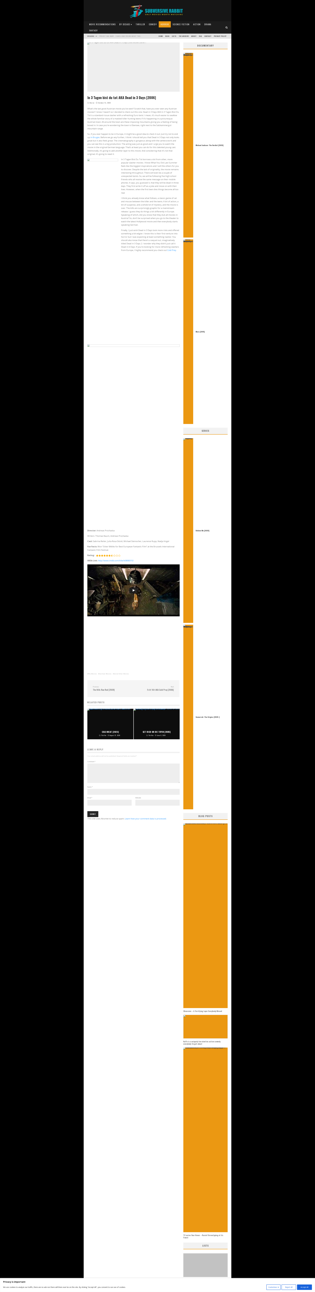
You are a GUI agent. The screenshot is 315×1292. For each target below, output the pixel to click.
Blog (167, 36)
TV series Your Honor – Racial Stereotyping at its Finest (203, 1236)
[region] (157, 1285)
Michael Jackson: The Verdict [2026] (209, 145)
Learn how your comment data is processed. (145, 818)
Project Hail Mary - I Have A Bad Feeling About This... (120, 36)
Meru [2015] (200, 331)
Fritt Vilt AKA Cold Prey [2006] (160, 688)
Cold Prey (171, 250)
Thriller (140, 24)
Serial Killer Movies (121, 674)
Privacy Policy (220, 36)
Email (89, 798)
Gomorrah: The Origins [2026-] (208, 717)
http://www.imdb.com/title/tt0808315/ (116, 560)
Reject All (288, 1287)
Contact (207, 36)
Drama (207, 24)
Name (90, 787)
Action (197, 24)
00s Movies (92, 674)
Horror (165, 24)
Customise (272, 1287)
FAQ (200, 36)
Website (138, 798)
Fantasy (93, 30)
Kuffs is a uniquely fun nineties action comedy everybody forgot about (202, 1042)
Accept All (304, 1287)
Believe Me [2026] (202, 530)
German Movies (105, 674)
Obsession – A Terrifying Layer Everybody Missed (202, 1011)
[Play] (133, 590)
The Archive (184, 36)
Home (161, 36)
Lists (174, 36)
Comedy (153, 24)
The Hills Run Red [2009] (104, 688)
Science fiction (181, 24)
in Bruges (95, 137)
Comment (91, 762)
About (194, 36)
